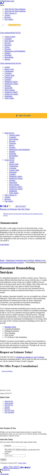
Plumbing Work (10, 327)
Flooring (8, 49)
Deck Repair (9, 41)
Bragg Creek (9, 69)
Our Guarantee (9, 412)
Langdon (8, 80)
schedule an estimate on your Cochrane (30, 357)
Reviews (8, 17)
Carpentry (8, 39)
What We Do (9, 9)
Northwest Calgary (11, 84)
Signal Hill (8, 88)
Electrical (8, 45)
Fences (7, 47)
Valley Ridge (9, 98)
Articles (7, 15)
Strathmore (8, 96)
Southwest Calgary (11, 94)
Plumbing (8, 55)
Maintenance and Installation (15, 51)
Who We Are (9, 405)
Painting (7, 53)
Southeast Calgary (11, 92)
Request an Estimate (8, 209)
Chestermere (9, 71)
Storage (7, 59)
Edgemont (8, 77)
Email (6, 453)
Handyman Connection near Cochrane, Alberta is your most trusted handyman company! (23, 261)
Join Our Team (23, 209)
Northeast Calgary (11, 82)
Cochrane (8, 73)
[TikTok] (29, 467)
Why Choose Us (11, 13)
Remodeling (9, 57)
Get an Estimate (14, 25)
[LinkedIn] (21, 467)
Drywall (7, 43)
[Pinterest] (28, 467)
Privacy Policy (22, 463)
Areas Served (9, 11)
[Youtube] (26, 467)
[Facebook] (20, 467)
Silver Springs (10, 90)
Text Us (7, 470)
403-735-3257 (25, 115)
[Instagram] (23, 467)
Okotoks (8, 86)
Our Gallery (9, 19)
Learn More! (4, 244)
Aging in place (10, 37)
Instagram (8, 445)
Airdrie (7, 67)
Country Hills (9, 75)
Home (2, 260)
